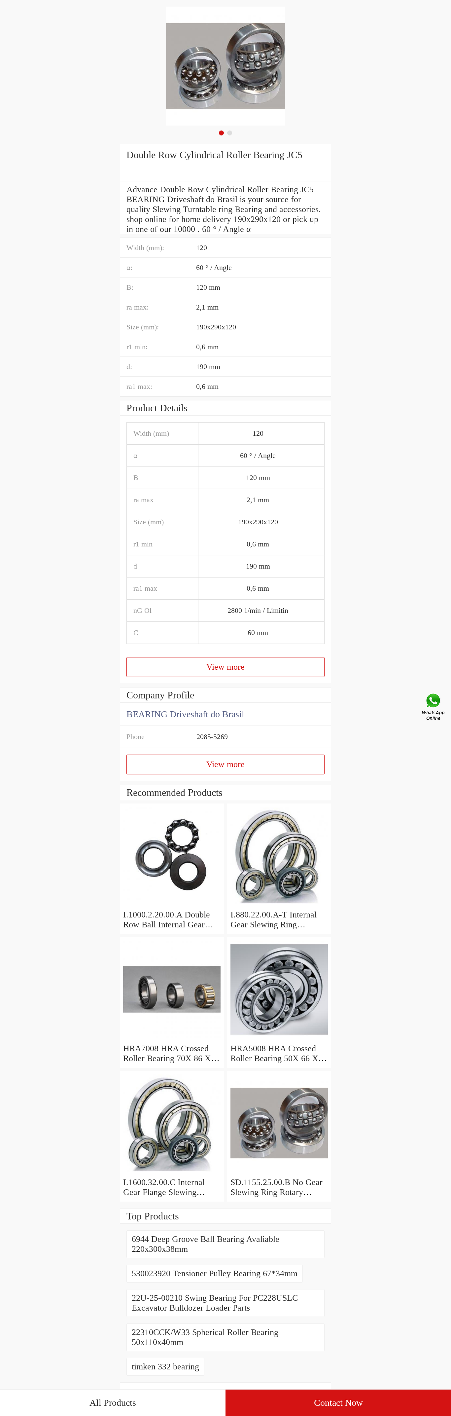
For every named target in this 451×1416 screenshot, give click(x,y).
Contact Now (338, 1402)
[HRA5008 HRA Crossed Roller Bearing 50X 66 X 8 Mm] (279, 1038)
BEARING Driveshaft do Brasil (185, 714)
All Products (112, 1402)
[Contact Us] (433, 708)
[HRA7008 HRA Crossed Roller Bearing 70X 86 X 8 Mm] (172, 1038)
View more (225, 667)
